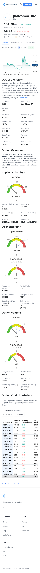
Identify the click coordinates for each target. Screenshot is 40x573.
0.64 (23, 430)
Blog (4, 531)
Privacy (24, 522)
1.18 (23, 463)
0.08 (23, 469)
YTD (16, 48)
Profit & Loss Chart (17, 42)
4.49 (23, 455)
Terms (24, 526)
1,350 (16, 463)
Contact (5, 556)
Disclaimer (25, 531)
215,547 (37, 452)
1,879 (36, 466)
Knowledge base (8, 547)
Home (5, 522)
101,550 (37, 449)
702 (15, 449)
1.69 (23, 436)
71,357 (36, 463)
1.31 (23, 447)
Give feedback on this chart (11, 484)
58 (15, 441)
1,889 (16, 458)
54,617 (36, 425)
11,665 (16, 425)
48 (15, 460)
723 (35, 460)
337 (15, 439)
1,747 (36, 439)
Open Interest (10, 226)
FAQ (4, 551)
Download (20, 414)
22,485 (36, 428)
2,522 (36, 471)
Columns (7, 414)
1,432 (16, 447)
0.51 (23, 439)
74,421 (36, 444)
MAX (25, 48)
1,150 (16, 452)
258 (15, 455)
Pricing (5, 526)
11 (15, 466)
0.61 (23, 428)
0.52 (23, 452)
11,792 (36, 430)
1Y (19, 48)
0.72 (23, 449)
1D (3, 48)
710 (15, 474)
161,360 (37, 433)
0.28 (23, 444)
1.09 (23, 460)
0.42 (23, 425)
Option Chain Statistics (16, 395)
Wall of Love (7, 535)
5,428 (36, 436)
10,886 (36, 455)
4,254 (16, 433)
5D (6, 48)
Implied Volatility (13, 172)
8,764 (36, 474)
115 (15, 469)
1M (9, 48)
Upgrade (28, 4)
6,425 (16, 428)
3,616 (16, 444)
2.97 (23, 474)
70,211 (36, 469)
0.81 (23, 433)
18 (15, 471)
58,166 (36, 447)
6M (12, 48)
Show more (24, 98)
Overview (5, 42)
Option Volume (11, 312)
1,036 (16, 430)
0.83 (23, 466)
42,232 (36, 458)
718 (15, 436)
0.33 (23, 458)
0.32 (23, 441)
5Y (22, 48)
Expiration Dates (11, 410)
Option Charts (30, 42)
